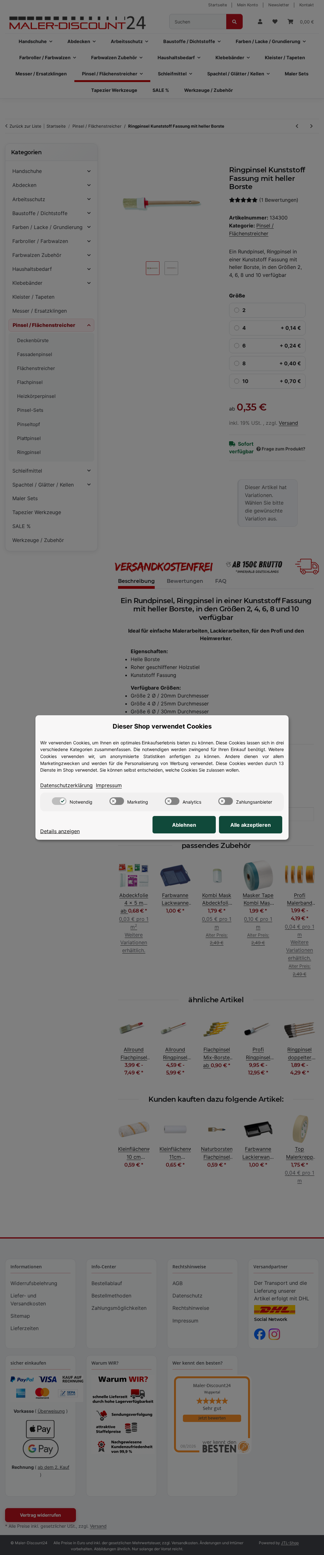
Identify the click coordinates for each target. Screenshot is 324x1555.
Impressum (109, 785)
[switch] (59, 801)
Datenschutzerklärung (66, 785)
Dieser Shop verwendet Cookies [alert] (162, 726)
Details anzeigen (60, 831)
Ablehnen (184, 825)
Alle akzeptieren (250, 825)
